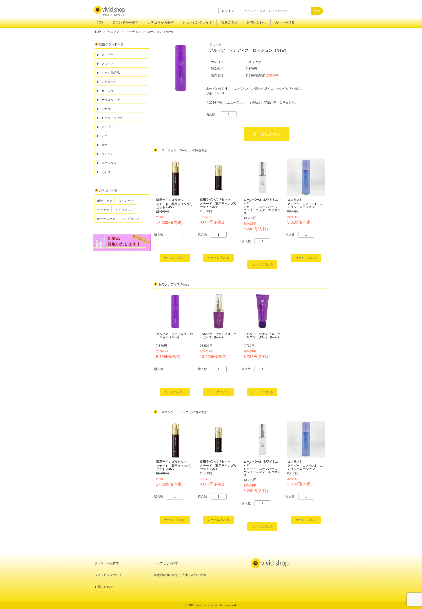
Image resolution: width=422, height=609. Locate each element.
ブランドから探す (125, 22)
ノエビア (107, 127)
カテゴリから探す (160, 22)
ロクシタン (109, 163)
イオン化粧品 (110, 73)
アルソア (113, 31)
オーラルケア (106, 219)
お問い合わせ (256, 22)
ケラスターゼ (110, 100)
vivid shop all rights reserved (216, 605)
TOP (100, 22)
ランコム (107, 154)
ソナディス (133, 31)
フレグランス (130, 219)
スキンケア (126, 200)
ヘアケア (103, 210)
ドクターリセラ (112, 118)
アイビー (107, 55)
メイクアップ (124, 210)
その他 (106, 172)
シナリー (107, 109)
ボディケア (104, 200)
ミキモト (107, 136)
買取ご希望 (229, 22)
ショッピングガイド (197, 22)
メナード (107, 145)
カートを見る (285, 22)
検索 (317, 11)
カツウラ (107, 91)
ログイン (228, 11)
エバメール (109, 82)
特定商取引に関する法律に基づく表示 (180, 575)
